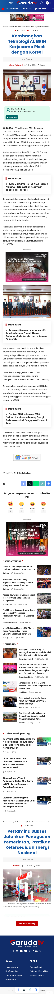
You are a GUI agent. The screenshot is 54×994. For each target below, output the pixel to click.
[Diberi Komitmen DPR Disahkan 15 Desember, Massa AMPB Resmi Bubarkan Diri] (44, 761)
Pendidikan (23, 692)
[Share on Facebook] (18, 990)
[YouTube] (21, 951)
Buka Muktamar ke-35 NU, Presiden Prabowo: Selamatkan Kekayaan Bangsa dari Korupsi (27, 186)
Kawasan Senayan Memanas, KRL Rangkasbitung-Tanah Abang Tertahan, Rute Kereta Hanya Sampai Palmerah (26, 334)
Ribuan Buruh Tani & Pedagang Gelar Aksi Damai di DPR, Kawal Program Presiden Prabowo (18, 783)
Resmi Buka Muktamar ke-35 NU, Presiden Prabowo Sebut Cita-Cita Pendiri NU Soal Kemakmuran (19, 743)
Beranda (5, 26)
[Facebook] (13, 951)
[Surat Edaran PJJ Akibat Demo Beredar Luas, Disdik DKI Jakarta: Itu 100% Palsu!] (10, 686)
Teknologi (34, 30)
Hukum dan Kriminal (26, 659)
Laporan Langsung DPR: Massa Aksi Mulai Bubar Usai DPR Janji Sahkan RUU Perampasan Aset (18, 802)
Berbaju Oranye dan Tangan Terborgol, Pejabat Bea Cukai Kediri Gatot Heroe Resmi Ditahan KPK (35, 652)
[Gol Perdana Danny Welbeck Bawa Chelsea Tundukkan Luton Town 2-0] (44, 570)
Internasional (7, 604)
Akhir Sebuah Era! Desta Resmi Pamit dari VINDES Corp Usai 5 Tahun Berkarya (32, 701)
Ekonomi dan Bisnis (10, 622)
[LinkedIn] (36, 951)
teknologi (26, 473)
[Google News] (25, 951)
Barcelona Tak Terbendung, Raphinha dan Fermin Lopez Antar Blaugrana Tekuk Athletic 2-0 (18, 582)
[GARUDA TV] (27, 3)
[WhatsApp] (40, 951)
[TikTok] (33, 951)
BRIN (19, 473)
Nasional (11, 26)
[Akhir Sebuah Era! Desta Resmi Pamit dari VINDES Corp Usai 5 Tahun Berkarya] (10, 701)
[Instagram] (29, 951)
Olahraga (6, 573)
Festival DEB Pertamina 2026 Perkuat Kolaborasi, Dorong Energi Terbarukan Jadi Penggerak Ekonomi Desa (26, 419)
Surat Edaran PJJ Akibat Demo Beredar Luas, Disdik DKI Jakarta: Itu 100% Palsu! (35, 686)
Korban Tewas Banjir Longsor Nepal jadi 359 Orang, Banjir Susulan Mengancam (19, 598)
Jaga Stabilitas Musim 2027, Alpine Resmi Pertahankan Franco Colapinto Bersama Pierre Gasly (18, 631)
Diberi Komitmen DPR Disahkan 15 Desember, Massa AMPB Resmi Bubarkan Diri (15, 763)
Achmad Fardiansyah (16, 65)
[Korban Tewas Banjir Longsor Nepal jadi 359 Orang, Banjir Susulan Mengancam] (44, 598)
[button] (5, 3)
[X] (17, 951)
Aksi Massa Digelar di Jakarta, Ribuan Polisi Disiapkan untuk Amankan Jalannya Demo (32, 716)
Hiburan (21, 707)
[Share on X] (24, 990)
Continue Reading (27, 923)
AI (15, 473)
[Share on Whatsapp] (36, 483)
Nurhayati (16, 866)
